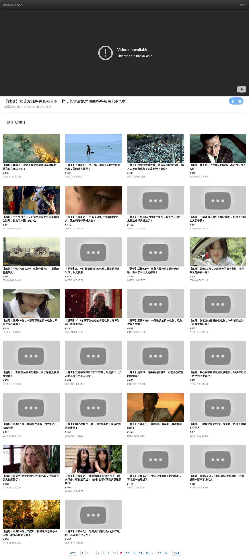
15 (147, 553)
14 (140, 553)
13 (134, 553)
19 (166, 553)
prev (72, 553)
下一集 (236, 101)
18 (159, 553)
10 (114, 553)
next (176, 553)
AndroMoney (12, 4)
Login (243, 4)
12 (127, 553)
